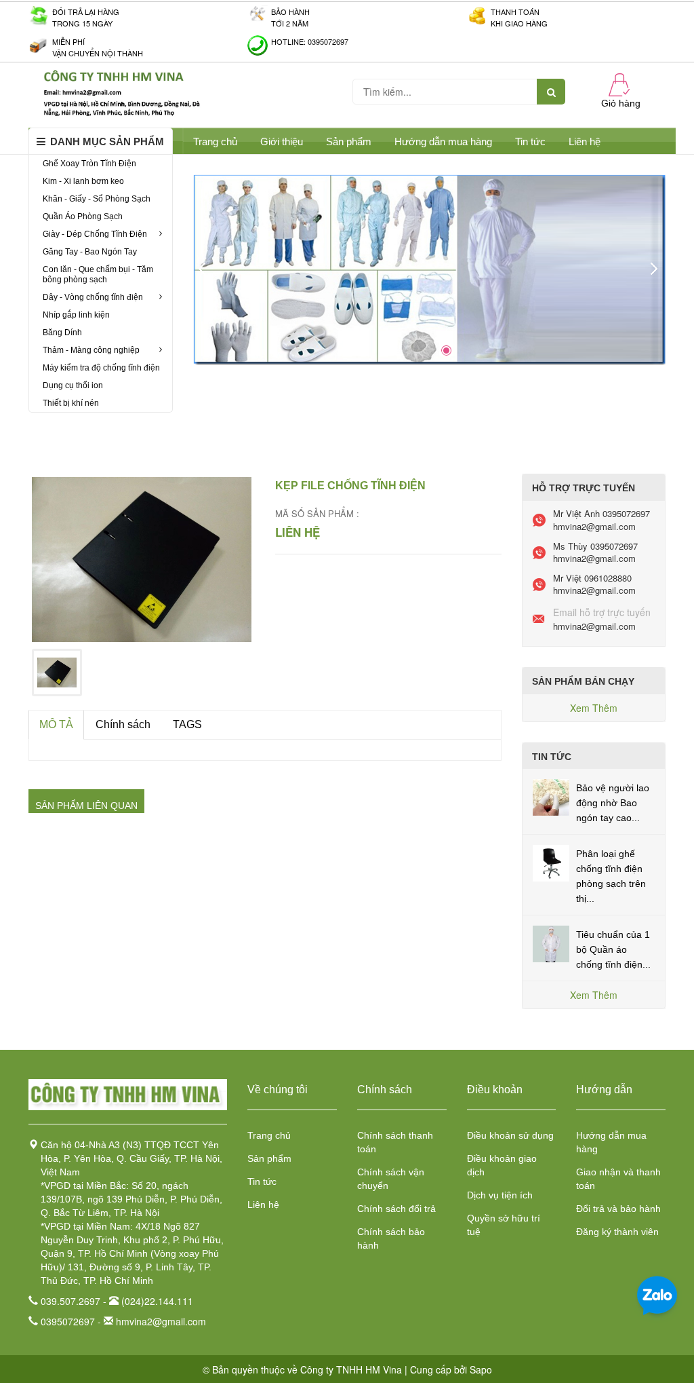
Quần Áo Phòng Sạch (83, 216)
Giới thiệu (281, 141)
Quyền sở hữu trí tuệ (503, 1225)
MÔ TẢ (56, 724)
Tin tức (262, 1181)
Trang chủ (269, 1135)
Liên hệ (584, 141)
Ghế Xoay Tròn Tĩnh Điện (89, 163)
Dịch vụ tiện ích (500, 1195)
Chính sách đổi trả (396, 1208)
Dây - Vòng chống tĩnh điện (93, 297)
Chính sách (123, 724)
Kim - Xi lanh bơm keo (83, 181)
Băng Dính (62, 332)
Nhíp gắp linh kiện (76, 315)
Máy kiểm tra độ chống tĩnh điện (101, 368)
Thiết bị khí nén (71, 403)
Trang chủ (215, 141)
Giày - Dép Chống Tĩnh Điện (95, 234)
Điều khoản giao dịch (502, 1165)
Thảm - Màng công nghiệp (91, 350)
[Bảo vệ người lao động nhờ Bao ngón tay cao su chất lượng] (551, 796)
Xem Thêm (593, 708)
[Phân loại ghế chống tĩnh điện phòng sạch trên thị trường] (551, 862)
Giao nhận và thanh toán (618, 1179)
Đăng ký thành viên (617, 1231)
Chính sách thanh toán (395, 1142)
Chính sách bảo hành (391, 1238)
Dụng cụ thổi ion (73, 385)
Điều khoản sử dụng (510, 1135)
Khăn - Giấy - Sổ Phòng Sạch (96, 199)
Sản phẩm (269, 1158)
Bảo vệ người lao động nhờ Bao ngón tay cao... (612, 802)
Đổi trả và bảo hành (618, 1208)
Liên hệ (263, 1204)
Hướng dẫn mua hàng (443, 141)
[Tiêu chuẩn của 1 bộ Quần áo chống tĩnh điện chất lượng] (551, 942)
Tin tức (530, 141)
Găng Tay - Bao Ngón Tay (90, 252)
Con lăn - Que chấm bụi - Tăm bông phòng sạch (98, 274)
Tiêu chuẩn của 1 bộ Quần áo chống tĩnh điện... (613, 949)
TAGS (187, 724)
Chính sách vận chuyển (390, 1179)
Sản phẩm (348, 141)
